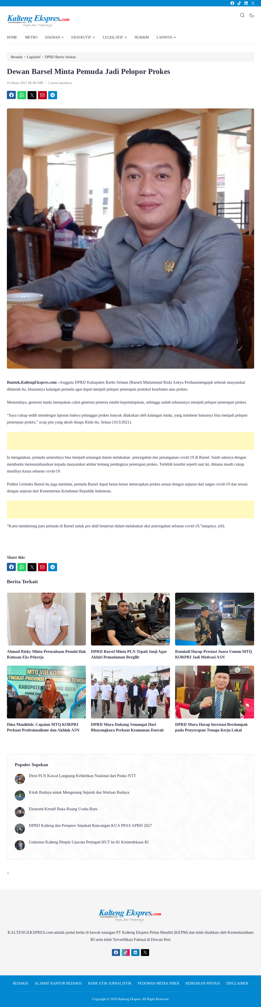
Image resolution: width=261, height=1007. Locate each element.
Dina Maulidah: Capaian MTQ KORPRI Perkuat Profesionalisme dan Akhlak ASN (43, 727)
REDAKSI (20, 983)
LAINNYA (164, 37)
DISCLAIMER (237, 983)
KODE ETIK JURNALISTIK (110, 983)
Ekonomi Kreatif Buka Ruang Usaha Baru (63, 809)
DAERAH (52, 37)
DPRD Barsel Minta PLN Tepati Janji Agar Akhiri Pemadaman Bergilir (129, 654)
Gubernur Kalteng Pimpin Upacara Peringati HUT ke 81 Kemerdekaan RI (89, 842)
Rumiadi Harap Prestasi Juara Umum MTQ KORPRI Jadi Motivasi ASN (213, 654)
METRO (31, 37)
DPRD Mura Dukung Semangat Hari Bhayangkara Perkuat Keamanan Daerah (127, 727)
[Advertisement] (130, 441)
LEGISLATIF (113, 37)
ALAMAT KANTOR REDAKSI (58, 983)
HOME (12, 37)
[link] (232, 3)
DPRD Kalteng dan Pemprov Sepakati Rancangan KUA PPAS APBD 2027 (90, 825)
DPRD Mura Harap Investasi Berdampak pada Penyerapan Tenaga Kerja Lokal (211, 727)
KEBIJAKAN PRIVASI (203, 983)
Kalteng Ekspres (129, 999)
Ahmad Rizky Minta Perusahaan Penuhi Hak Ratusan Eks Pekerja (46, 654)
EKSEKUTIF (81, 37)
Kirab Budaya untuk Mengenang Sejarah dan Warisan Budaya (79, 792)
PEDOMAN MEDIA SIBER (158, 983)
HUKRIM (142, 37)
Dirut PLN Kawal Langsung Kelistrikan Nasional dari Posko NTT (82, 776)
